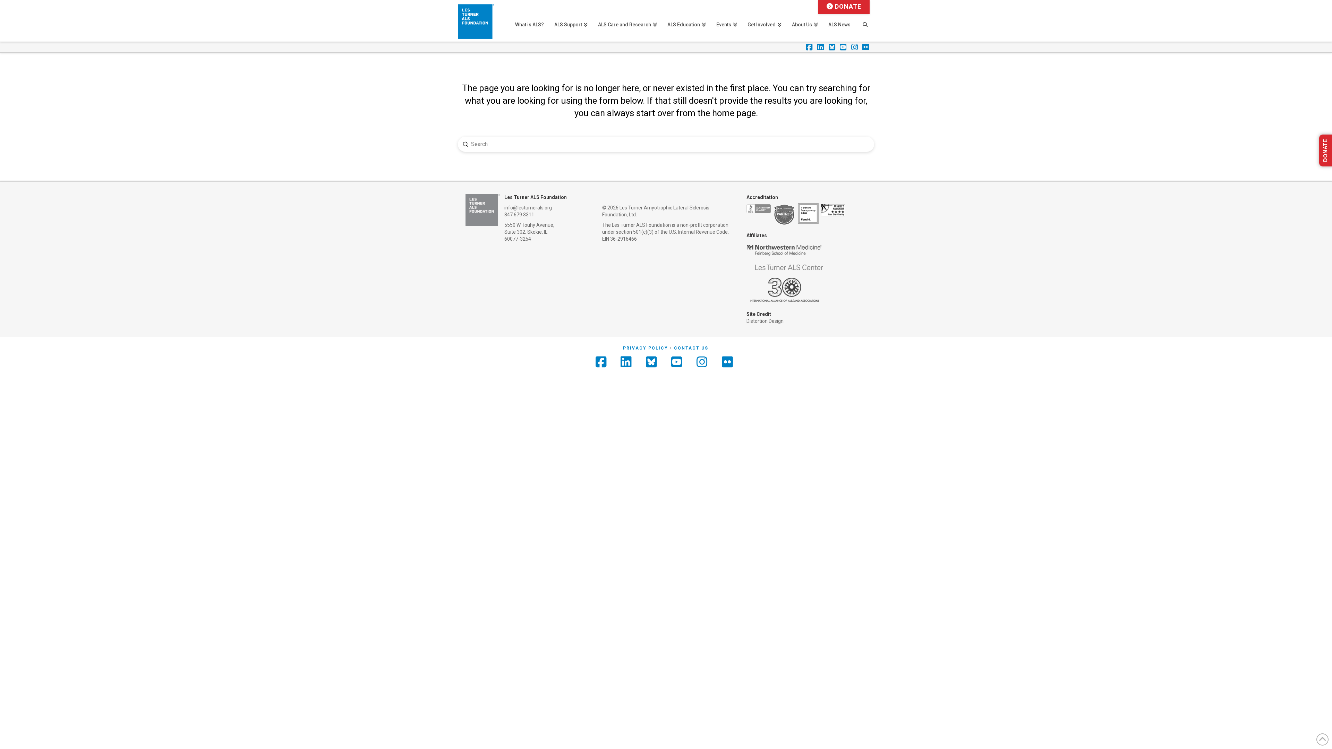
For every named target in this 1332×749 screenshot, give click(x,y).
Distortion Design (765, 321)
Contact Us (691, 348)
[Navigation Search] (865, 21)
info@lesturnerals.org (528, 207)
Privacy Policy (645, 348)
